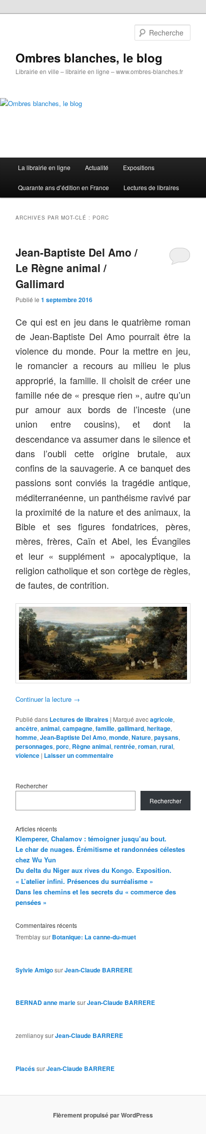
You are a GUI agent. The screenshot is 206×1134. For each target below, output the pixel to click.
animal (50, 728)
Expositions (138, 167)
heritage (158, 728)
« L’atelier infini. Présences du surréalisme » (84, 881)
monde (118, 737)
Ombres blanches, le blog (89, 57)
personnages (34, 746)
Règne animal (91, 746)
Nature (141, 737)
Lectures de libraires (151, 187)
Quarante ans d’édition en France (63, 187)
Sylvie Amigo (34, 969)
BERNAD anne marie (46, 1002)
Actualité (96, 167)
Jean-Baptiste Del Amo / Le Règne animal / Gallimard (77, 268)
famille (105, 728)
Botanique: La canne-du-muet (94, 936)
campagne (77, 728)
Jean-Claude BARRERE (98, 969)
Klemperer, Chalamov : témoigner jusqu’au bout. (91, 838)
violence (28, 755)
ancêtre (27, 728)
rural (166, 746)
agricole (161, 719)
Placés (25, 1068)
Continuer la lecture (48, 699)
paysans (166, 737)
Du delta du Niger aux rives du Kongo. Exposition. (94, 870)
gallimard (131, 728)
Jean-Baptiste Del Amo (73, 737)
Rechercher (32, 785)
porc (62, 746)
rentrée (124, 746)
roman (147, 746)
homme (26, 737)
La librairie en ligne (44, 167)
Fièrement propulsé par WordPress (103, 1114)
